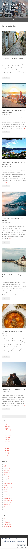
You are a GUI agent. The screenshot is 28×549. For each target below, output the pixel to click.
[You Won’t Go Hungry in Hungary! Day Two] (7, 298)
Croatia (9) (7, 428)
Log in (5, 521)
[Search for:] (14, 416)
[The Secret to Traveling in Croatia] (7, 78)
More (23, 74)
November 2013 (8, 487)
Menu (14, 20)
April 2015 (6, 478)
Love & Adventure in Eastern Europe (13, 389)
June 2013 (6, 491)
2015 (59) (7, 452)
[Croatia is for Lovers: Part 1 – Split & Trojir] (7, 242)
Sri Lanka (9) (8, 430)
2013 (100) (7, 456)
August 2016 (7, 468)
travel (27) (7, 437)
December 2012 (8, 498)
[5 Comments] (5, 242)
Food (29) (7, 424)
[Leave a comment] (5, 357)
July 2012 (6, 506)
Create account (7, 519)
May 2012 (6, 510)
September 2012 (8, 502)
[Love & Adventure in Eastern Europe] (7, 409)
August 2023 (7, 465)
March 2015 (7, 480)
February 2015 (7, 482)
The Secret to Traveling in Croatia (13, 58)
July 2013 (6, 489)
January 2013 (7, 497)
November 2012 (8, 500)
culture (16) (7, 441)
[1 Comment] (5, 298)
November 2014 (8, 483)
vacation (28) (8, 436)
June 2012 (6, 508)
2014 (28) (7, 454)
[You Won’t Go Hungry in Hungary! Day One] (7, 357)
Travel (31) (7, 423)
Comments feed (7, 524)
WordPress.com (7, 526)
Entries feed (7, 522)
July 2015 (6, 474)
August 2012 (7, 504)
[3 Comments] (5, 132)
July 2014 (6, 485)
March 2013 (7, 495)
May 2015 (6, 476)
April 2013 (6, 493)
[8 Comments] (5, 78)
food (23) (7, 439)
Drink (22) (7, 426)
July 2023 (6, 466)
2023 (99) (7, 448)
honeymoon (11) (9, 443)
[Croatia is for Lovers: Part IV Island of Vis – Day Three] (7, 132)
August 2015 (7, 472)
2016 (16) (7, 450)
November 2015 (8, 470)
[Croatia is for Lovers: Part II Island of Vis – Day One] (7, 186)
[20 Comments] (5, 409)
